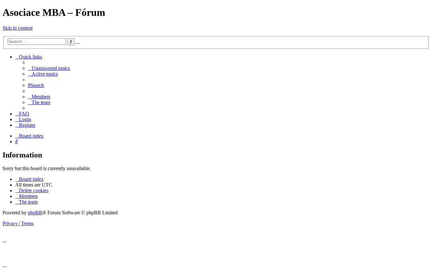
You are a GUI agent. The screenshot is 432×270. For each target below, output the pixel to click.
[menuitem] (49, 68)
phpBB (35, 212)
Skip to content (18, 28)
